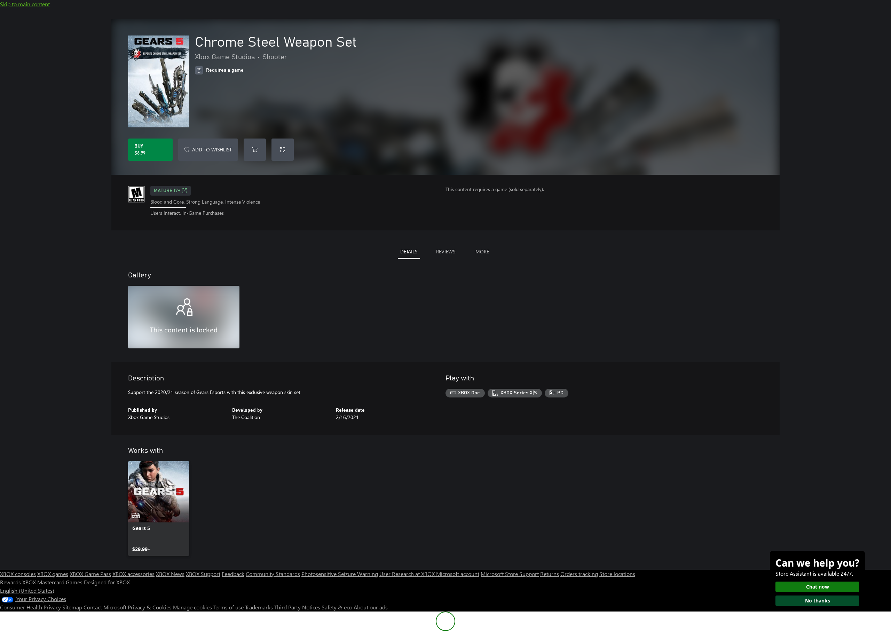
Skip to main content (25, 4)
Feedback (233, 573)
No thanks (817, 600)
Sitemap (72, 607)
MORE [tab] (482, 251)
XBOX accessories (133, 573)
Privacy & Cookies (150, 607)
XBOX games (52, 573)
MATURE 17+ (167, 190)
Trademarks (259, 607)
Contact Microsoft (105, 607)
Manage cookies (192, 607)
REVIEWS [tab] (445, 251)
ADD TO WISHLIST (212, 149)
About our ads (371, 607)
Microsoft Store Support (510, 573)
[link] (158, 508)
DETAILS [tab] (408, 251)
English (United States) (27, 590)
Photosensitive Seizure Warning (339, 573)
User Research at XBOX (407, 573)
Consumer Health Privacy (30, 607)
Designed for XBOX (107, 582)
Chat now (817, 586)
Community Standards (273, 573)
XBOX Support (203, 573)
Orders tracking (579, 573)
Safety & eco (337, 607)
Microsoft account (457, 573)
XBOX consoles (18, 573)
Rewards (10, 582)
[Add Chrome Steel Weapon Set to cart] (255, 150)
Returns (549, 573)
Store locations (617, 573)
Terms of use (228, 607)
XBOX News (170, 573)
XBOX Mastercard (43, 582)
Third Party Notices (297, 607)
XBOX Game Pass (90, 573)
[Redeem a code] (282, 150)
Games (74, 582)
